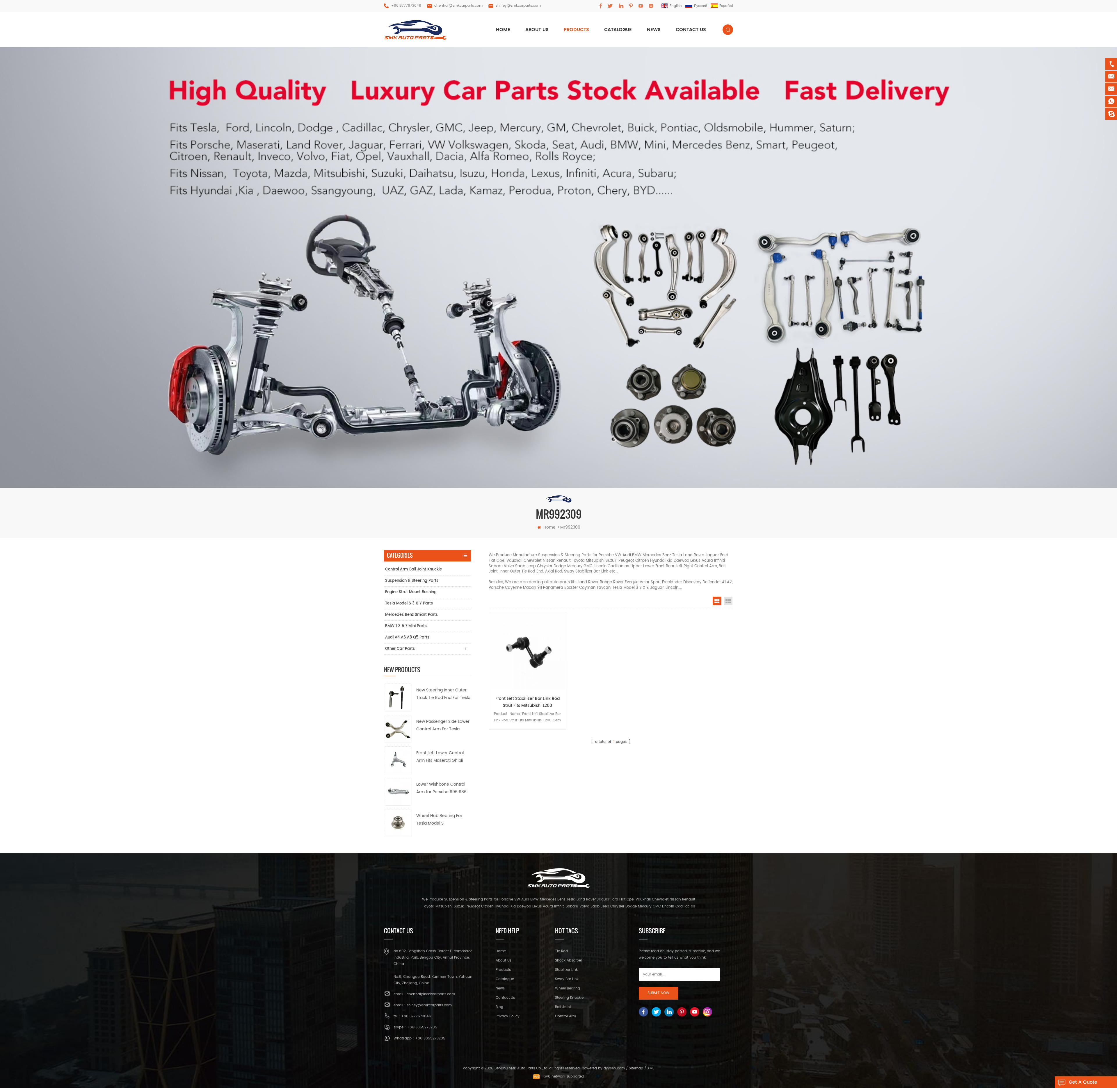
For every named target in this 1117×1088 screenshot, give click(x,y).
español (726, 6)
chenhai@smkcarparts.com (458, 5)
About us (537, 29)
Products (503, 970)
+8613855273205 (422, 1027)
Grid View (717, 601)
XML (650, 1068)
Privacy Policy (508, 1016)
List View (728, 601)
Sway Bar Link (567, 979)
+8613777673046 (406, 5)
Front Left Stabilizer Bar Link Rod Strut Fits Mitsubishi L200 (527, 702)
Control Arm (565, 1016)
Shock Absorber (568, 960)
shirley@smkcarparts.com (518, 5)
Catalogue (618, 29)
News (654, 29)
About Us (503, 960)
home (503, 29)
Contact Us (505, 997)
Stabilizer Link (566, 970)
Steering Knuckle (569, 997)
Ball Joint (563, 1007)
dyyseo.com (614, 1068)
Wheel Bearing (567, 988)
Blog (499, 1007)
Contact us (691, 29)
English (676, 6)
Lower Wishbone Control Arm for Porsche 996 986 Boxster (441, 788)
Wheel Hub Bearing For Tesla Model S (439, 819)
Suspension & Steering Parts (411, 581)
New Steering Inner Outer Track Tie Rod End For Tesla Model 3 (443, 694)
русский (700, 6)
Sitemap (636, 1068)
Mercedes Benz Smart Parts (411, 615)
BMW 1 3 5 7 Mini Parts (406, 626)
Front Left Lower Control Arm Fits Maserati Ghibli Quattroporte (440, 757)
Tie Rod (561, 951)
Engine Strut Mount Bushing (411, 592)
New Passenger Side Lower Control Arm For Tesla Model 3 (442, 725)
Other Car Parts (400, 649)
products (576, 29)
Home (501, 951)
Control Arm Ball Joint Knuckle (413, 569)
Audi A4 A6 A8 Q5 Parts (407, 637)
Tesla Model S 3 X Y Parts (409, 603)
